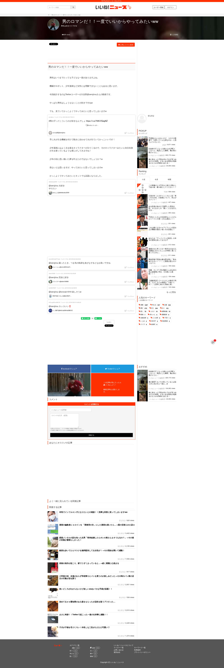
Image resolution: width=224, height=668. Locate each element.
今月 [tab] (156, 179)
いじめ (144, 321)
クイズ (144, 324)
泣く (165, 308)
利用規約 (137, 650)
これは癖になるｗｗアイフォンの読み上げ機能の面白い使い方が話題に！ (162, 228)
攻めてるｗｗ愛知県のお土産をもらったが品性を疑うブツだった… (87, 601)
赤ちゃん (153, 314)
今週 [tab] (143, 179)
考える (156, 305)
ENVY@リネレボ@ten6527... (61, 296)
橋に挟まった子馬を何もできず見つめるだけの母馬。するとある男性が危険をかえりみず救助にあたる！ (162, 161)
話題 (167, 305)
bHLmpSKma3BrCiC (54, 302)
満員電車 (166, 321)
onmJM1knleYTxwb (54, 259)
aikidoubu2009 (53, 182)
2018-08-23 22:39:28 (70, 273)
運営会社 (117, 652)
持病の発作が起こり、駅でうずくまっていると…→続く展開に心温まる (89, 563)
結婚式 (154, 324)
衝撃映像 (166, 311)
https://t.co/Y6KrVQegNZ (97, 120)
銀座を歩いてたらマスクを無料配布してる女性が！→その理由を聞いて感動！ (92, 550)
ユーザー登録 (158, 7)
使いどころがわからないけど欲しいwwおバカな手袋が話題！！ (85, 588)
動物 (143, 314)
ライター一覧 (119, 647)
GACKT (154, 321)
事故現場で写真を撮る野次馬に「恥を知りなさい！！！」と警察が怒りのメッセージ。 (162, 261)
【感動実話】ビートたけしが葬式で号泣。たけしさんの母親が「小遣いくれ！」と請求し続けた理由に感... (162, 282)
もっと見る (171, 292)
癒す (144, 308)
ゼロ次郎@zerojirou (58, 133)
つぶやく (109, 322)
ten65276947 (52, 288)
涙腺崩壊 (144, 318)
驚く (143, 311)
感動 (144, 305)
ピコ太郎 (156, 318)
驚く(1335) (174, 34)
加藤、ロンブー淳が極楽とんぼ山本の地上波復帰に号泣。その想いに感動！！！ (162, 272)
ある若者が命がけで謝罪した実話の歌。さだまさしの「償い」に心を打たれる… (162, 208)
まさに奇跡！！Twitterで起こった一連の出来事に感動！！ (83, 614)
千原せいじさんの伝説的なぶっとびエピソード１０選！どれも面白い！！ (162, 218)
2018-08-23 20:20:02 (75, 259)
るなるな (122, 520)
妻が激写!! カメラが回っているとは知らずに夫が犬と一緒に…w (162, 383)
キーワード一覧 (140, 647)
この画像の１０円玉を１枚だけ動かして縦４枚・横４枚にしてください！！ (162, 186)
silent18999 (52, 273)
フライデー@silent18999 (60, 281)
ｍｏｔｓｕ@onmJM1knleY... (61, 267)
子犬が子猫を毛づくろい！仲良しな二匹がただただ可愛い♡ (84, 627)
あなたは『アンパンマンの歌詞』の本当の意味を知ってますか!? (162, 239)
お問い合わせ (119, 650)
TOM (165, 192)
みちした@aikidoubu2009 (60, 192)
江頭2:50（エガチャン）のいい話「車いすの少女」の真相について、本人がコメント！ (162, 198)
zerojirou (51, 117)
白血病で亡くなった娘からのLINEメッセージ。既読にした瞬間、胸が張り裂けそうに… (162, 150)
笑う (154, 308)
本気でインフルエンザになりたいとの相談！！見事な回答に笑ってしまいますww (93, 512)
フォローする (58, 117)
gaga (164, 144)
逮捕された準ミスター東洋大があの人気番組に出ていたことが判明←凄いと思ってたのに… (162, 251)
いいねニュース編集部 (156, 155)
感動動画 (165, 314)
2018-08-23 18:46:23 (75, 302)
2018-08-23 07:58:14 (68, 117)
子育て (167, 318)
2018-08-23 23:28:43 (72, 182)
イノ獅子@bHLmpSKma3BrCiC (62, 310)
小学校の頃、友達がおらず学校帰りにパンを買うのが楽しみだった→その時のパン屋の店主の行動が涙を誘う (96, 577)
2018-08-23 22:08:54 (71, 288)
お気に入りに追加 (126, 44)
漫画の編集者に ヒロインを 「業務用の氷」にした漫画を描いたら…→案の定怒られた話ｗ (97, 524)
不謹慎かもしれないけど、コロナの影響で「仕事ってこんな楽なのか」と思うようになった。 (162, 140)
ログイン (170, 7)
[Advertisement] (90, 53)
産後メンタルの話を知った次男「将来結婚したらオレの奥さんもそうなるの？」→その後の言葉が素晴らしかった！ (96, 538)
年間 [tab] (169, 179)
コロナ (154, 311)
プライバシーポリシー (142, 652)
